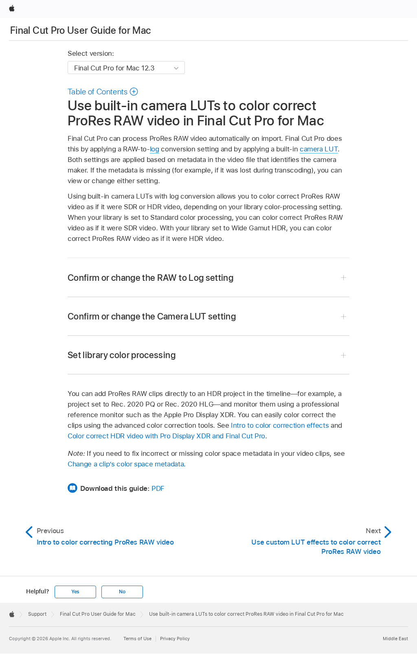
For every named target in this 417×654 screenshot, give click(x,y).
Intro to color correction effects (280, 425)
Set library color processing (122, 355)
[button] (103, 91)
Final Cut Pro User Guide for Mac (80, 30)
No (122, 592)
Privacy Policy (175, 638)
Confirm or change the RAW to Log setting (150, 277)
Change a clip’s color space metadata (126, 464)
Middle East (395, 638)
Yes (75, 592)
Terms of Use (137, 638)
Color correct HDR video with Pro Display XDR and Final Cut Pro (166, 436)
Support (37, 614)
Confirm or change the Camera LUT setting (152, 316)
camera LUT (319, 149)
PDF (158, 488)
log (154, 149)
